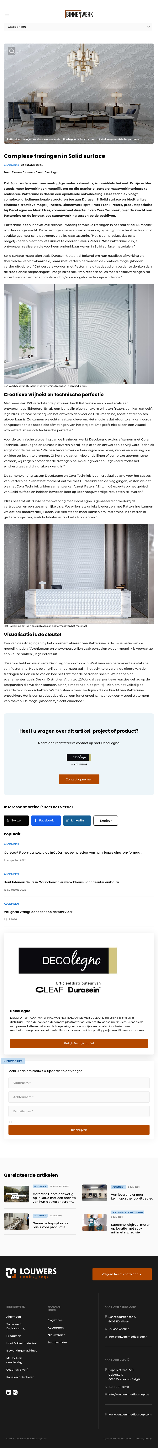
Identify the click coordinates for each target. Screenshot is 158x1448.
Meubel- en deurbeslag (14, 1360)
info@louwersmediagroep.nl (128, 1336)
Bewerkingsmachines (21, 1350)
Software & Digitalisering (15, 1326)
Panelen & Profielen (20, 1377)
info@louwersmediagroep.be (128, 1394)
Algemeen (11, 165)
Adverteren (56, 1327)
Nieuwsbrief (56, 1335)
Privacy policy (143, 1438)
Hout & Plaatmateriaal (21, 1343)
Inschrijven (79, 1130)
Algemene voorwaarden (117, 1438)
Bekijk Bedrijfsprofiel (79, 1043)
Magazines (55, 1320)
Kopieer (106, 820)
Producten (13, 1336)
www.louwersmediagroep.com (130, 1414)
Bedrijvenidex (57, 1342)
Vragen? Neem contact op (120, 1274)
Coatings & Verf (17, 1369)
